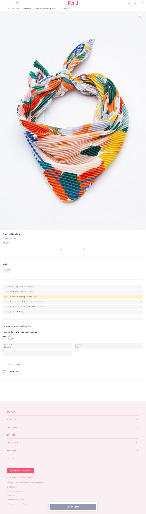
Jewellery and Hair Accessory (46, 8)
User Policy (11, 495)
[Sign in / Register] (135, 3)
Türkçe (10, 458)
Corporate (12, 427)
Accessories (27, 8)
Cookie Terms (12, 487)
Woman (16, 8)
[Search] (10, 3)
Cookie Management (15, 500)
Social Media (13, 443)
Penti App (11, 450)
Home (7, 8)
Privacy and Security (15, 491)
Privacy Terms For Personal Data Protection (25, 483)
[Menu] (4, 3)
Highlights (12, 420)
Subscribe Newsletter (22, 470)
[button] (72, 227)
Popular (11, 412)
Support (11, 435)
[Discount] (16, 3)
